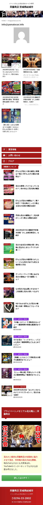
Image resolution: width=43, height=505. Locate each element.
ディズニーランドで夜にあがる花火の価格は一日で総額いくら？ (27, 276)
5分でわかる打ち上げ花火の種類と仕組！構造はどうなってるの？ (27, 306)
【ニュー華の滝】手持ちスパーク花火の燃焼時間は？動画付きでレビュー (27, 374)
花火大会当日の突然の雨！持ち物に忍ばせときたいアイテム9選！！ (27, 247)
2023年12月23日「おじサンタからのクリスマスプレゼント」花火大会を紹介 (27, 392)
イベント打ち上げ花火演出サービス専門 (21, 494)
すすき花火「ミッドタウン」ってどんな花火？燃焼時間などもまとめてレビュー (27, 342)
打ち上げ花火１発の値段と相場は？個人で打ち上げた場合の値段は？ (27, 173)
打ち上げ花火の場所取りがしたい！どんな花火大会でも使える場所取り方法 (27, 262)
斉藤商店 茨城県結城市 (21, 7)
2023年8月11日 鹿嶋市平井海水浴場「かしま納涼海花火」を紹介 (31, 99)
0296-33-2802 (22, 498)
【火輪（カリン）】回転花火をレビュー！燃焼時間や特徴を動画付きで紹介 (27, 324)
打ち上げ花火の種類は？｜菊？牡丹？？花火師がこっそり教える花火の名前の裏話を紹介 (27, 203)
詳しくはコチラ (20, 478)
